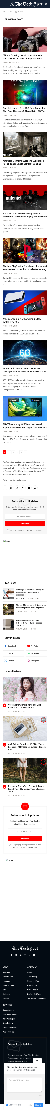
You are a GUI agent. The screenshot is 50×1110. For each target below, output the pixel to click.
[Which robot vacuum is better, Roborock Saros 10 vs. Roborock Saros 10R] (8, 624)
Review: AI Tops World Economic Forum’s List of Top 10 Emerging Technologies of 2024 (27, 789)
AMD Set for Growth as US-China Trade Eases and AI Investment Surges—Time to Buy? (27, 747)
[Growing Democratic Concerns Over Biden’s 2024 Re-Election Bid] (25, 689)
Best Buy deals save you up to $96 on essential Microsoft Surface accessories (31, 592)
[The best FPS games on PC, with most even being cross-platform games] (8, 609)
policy (32, 530)
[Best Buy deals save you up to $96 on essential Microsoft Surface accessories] (8, 593)
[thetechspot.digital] (26, 4)
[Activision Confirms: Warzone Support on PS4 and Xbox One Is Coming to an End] (25, 144)
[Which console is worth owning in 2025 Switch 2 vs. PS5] (25, 302)
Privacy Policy (24, 847)
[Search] (46, 4)
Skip (30, 1105)
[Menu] (4, 4)
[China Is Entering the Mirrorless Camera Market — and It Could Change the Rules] (25, 39)
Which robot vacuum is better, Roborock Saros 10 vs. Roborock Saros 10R (29, 622)
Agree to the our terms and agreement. (26, 530)
